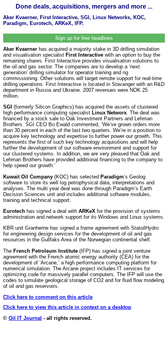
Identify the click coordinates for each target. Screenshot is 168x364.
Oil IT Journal (25, 318)
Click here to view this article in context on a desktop (67, 307)
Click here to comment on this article (48, 297)
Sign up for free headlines (84, 38)
